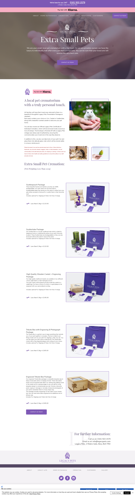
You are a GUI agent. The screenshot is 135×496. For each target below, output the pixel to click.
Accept (127, 493)
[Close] (133, 493)
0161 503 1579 (77, 2)
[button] (98, 16)
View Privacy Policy (34, 494)
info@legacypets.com (101, 441)
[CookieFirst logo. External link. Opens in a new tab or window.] (2, 487)
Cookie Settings (116, 493)
